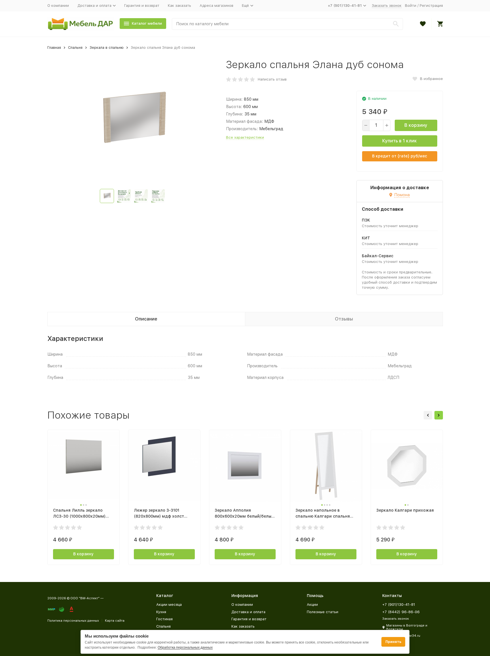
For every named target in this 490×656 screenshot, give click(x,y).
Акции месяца (169, 604)
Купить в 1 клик (399, 141)
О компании (58, 5)
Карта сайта (114, 621)
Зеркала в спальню (107, 47)
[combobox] (287, 24)
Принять (393, 642)
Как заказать (179, 5)
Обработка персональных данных (185, 647)
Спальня (75, 47)
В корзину (415, 125)
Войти (410, 5)
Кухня (161, 612)
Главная (54, 47)
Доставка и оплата (248, 612)
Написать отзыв (272, 79)
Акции (312, 604)
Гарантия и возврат (141, 5)
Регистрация (431, 5)
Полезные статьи (322, 612)
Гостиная (164, 619)
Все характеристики (245, 137)
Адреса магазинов (216, 5)
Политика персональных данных (73, 621)
